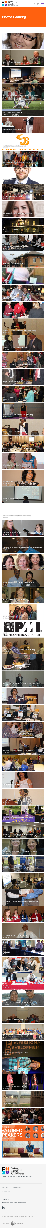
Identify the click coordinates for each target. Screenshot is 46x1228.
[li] (3, 1207)
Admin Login (6, 1191)
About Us (5, 1187)
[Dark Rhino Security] (16, 1223)
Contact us (17, 1187)
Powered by (5, 1223)
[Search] (34, 3)
